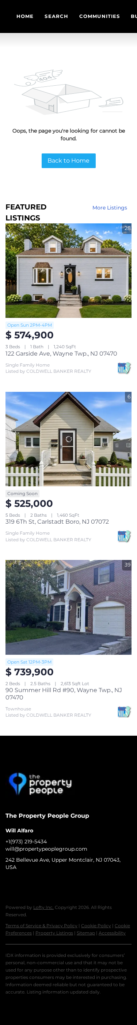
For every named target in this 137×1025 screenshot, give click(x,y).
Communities (99, 16)
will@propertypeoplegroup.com (46, 849)
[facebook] (10, 883)
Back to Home (68, 160)
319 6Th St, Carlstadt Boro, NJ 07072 (57, 521)
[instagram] (40, 883)
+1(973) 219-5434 (26, 841)
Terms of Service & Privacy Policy (41, 925)
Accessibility (112, 933)
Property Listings (54, 933)
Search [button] (56, 16)
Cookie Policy (96, 925)
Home (25, 16)
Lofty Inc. (43, 907)
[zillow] (25, 883)
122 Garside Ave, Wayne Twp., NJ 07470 (61, 353)
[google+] (54, 883)
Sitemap (86, 933)
